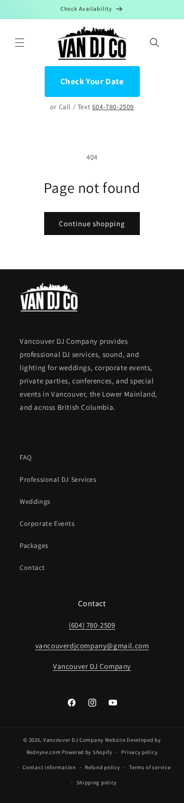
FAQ (26, 457)
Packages (34, 545)
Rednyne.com (43, 752)
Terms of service (149, 767)
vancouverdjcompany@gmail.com (92, 645)
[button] (19, 42)
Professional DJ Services (58, 479)
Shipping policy (97, 782)
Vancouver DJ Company (92, 666)
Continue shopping (92, 223)
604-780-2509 (113, 106)
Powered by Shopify (87, 752)
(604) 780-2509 (92, 625)
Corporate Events (47, 523)
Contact (32, 567)
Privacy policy (139, 752)
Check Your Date (92, 81)
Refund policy (102, 767)
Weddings (35, 501)
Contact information (49, 767)
